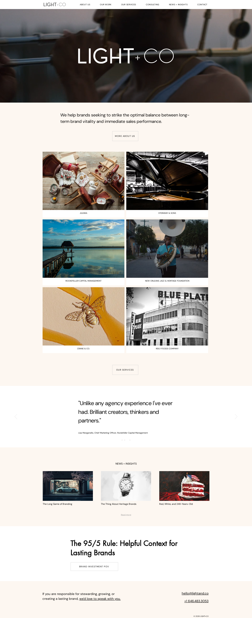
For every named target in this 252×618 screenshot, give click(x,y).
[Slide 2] (124, 440)
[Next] (236, 417)
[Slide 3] (127, 440)
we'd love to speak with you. (100, 599)
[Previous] (16, 417)
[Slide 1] (122, 440)
